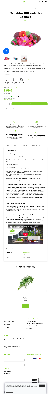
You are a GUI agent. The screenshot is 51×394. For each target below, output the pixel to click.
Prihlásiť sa (7, 368)
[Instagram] (8, 327)
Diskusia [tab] (25, 145)
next (47, 291)
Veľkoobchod (29, 328)
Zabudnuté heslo (7, 373)
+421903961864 (7, 324)
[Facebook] (5, 327)
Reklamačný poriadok (31, 327)
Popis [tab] (7, 145)
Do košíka (30, 103)
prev (5, 291)
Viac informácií (25, 388)
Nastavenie (9, 391)
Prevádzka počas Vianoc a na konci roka (12, 346)
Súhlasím (42, 386)
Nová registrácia (7, 371)
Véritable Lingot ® (27, 252)
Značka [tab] (36, 145)
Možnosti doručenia (8, 99)
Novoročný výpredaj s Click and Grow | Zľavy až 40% (14, 339)
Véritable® (25, 20)
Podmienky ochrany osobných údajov (35, 323)
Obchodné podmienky (31, 321)
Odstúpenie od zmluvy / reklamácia (34, 325)
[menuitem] (10, 5)
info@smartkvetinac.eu (9, 321)
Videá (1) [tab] (16, 145)
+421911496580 (7, 323)
